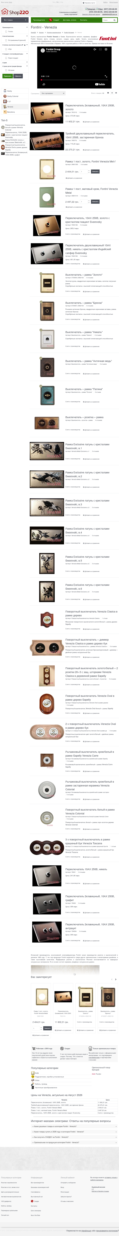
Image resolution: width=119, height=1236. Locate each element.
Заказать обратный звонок (91, 14)
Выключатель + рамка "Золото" (83, 274)
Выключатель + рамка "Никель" (84, 332)
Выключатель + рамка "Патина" (84, 389)
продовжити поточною (107, 1230)
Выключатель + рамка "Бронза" (83, 302)
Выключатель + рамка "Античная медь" (88, 361)
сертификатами (94, 1057)
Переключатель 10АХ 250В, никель (86, 869)
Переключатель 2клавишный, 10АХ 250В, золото (63, 1013)
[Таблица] (116, 93)
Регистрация (113, 2)
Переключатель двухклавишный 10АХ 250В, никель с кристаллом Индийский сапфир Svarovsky (88, 249)
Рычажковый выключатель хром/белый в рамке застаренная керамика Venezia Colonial (89, 785)
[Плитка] (108, 93)
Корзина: (90, 3)
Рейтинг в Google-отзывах (100, 1191)
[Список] (112, 93)
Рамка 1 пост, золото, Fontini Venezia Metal (90, 161)
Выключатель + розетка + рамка (84, 417)
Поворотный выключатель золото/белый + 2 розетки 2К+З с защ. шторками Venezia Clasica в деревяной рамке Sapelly (91, 672)
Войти (105, 2)
